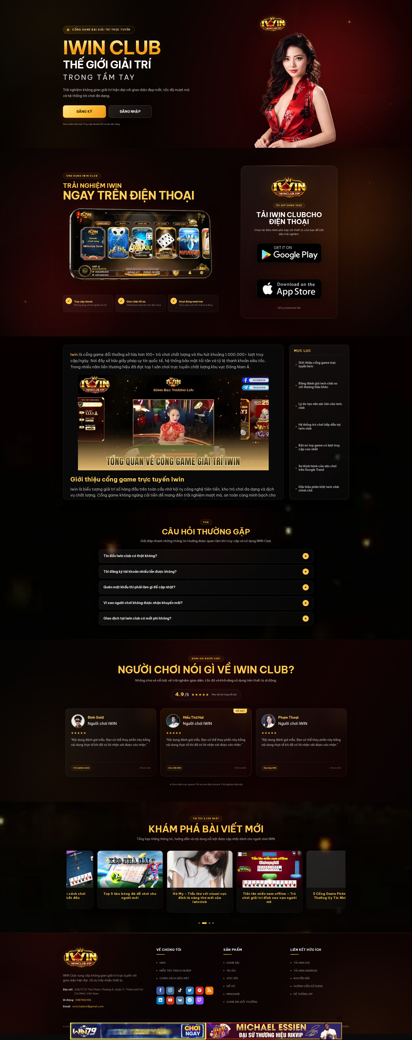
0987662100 (83, 1000)
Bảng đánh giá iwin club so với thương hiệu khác (318, 385)
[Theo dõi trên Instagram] (170, 991)
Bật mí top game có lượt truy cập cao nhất (319, 447)
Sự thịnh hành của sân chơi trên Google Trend (318, 468)
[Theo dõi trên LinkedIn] (160, 1000)
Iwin (74, 354)
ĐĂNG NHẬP (130, 111)
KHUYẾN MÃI (302, 978)
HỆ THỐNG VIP (303, 994)
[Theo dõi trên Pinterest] (200, 991)
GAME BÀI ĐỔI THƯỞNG (242, 1002)
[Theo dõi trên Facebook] (160, 991)
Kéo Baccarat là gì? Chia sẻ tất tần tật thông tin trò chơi (183, 896)
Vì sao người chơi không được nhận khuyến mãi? (143, 603)
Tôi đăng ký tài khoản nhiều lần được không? (140, 571)
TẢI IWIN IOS (302, 962)
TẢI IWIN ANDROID (305, 970)
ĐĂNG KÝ (84, 111)
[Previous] (61, 853)
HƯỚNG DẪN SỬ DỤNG (308, 986)
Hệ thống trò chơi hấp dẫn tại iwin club (320, 426)
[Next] (350, 853)
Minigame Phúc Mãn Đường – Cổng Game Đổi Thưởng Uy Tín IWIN (114, 898)
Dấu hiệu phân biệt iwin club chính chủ (319, 488)
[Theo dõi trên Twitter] (190, 991)
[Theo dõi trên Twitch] (200, 1000)
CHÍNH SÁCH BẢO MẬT (174, 978)
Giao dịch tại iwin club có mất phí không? (137, 618)
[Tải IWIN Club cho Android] (289, 253)
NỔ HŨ (231, 986)
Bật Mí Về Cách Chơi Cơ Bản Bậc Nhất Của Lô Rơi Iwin (253, 896)
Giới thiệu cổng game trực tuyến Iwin (317, 364)
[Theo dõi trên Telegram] (190, 1000)
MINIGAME (233, 994)
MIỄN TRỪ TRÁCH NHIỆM (175, 970)
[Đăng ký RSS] (209, 991)
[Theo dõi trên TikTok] (180, 991)
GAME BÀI (233, 962)
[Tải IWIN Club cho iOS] (289, 289)
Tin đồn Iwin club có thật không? (130, 556)
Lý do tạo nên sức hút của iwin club (320, 406)
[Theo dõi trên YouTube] (170, 1000)
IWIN (162, 962)
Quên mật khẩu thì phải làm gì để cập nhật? (139, 587)
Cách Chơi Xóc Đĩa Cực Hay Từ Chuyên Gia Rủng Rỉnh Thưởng (323, 896)
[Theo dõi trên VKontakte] (180, 1000)
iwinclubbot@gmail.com (88, 1006)
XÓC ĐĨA (232, 978)
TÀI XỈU (231, 970)
